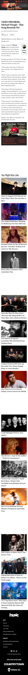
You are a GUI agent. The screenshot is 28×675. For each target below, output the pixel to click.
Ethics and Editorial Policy (8, 631)
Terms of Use (5, 628)
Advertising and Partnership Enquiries (11, 641)
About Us (5, 623)
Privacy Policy (6, 625)
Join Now (22, 141)
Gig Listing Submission (8, 644)
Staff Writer (15, 31)
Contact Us (5, 646)
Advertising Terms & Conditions (9, 634)
